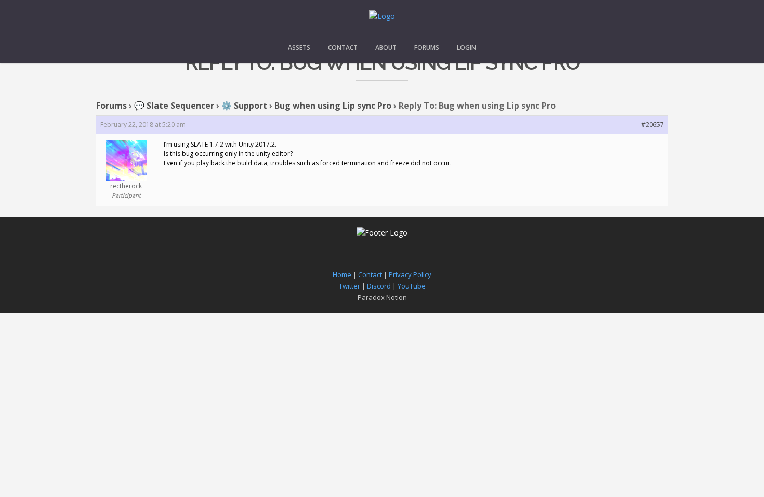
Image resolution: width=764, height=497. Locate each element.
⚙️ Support (244, 105)
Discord (379, 286)
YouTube (412, 286)
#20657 (652, 124)
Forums (426, 47)
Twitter (349, 286)
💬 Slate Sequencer (174, 105)
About (386, 47)
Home (342, 274)
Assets (299, 47)
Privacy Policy (410, 274)
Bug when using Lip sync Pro (332, 105)
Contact (343, 47)
